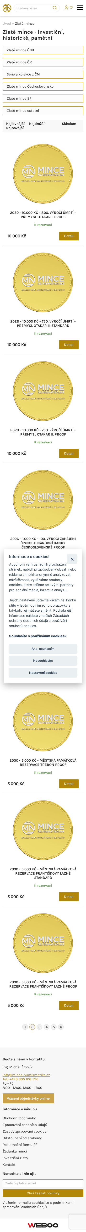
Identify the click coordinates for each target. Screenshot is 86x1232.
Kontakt (9, 1164)
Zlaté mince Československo (30, 86)
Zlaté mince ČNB (20, 50)
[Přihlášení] (66, 7)
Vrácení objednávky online (28, 1098)
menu (80, 7)
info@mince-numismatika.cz (26, 1075)
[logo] (7, 8)
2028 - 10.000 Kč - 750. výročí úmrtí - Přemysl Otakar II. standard (43, 323)
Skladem (69, 124)
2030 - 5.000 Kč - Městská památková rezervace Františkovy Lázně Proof (43, 984)
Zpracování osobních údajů (25, 1125)
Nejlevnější (15, 124)
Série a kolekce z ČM (23, 74)
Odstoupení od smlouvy (22, 1138)
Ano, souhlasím (43, 649)
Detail (69, 236)
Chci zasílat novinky (43, 1193)
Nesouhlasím (43, 661)
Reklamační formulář (20, 1145)
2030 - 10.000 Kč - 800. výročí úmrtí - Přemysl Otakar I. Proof (43, 215)
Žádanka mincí (15, 1151)
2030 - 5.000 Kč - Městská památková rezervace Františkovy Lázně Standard (43, 873)
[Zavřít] (72, 559)
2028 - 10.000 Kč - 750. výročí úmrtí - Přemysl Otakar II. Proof (43, 432)
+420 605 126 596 (24, 1079)
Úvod (7, 23)
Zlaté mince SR (19, 98)
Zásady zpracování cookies (24, 1131)
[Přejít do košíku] (71, 8)
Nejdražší (36, 124)
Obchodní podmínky (19, 1118)
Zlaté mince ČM (19, 62)
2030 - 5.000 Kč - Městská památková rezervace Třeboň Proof (43, 762)
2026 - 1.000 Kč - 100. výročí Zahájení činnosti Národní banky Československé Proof (43, 543)
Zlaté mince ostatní (23, 110)
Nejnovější (15, 128)
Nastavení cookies (43, 673)
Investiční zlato (15, 1158)
